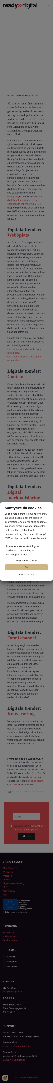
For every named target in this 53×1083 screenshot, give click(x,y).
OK (26, 567)
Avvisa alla (26, 574)
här (25, 554)
